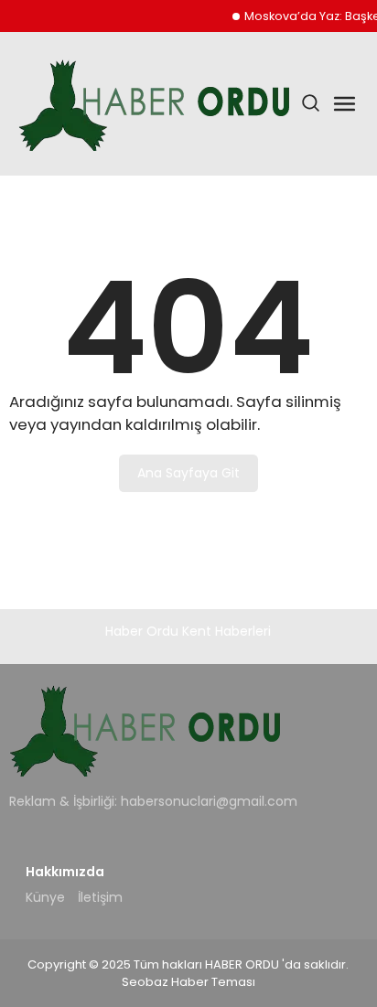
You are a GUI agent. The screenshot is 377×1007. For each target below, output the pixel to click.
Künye (45, 897)
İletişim (100, 897)
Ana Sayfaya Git (188, 473)
